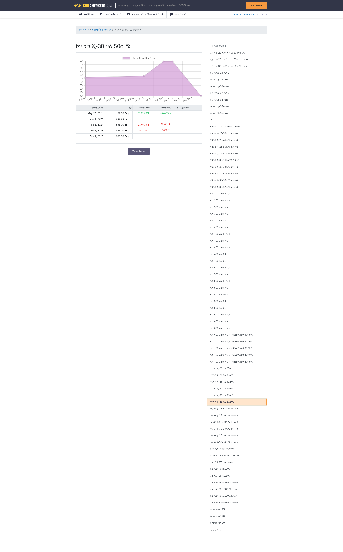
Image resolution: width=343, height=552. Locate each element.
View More (139, 151)
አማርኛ (260, 14)
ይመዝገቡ (249, 14)
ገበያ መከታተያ (113, 14)
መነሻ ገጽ (89, 14)
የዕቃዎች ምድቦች (101, 29)
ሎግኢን (237, 14)
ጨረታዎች (180, 14)
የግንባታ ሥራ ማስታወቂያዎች (147, 14)
